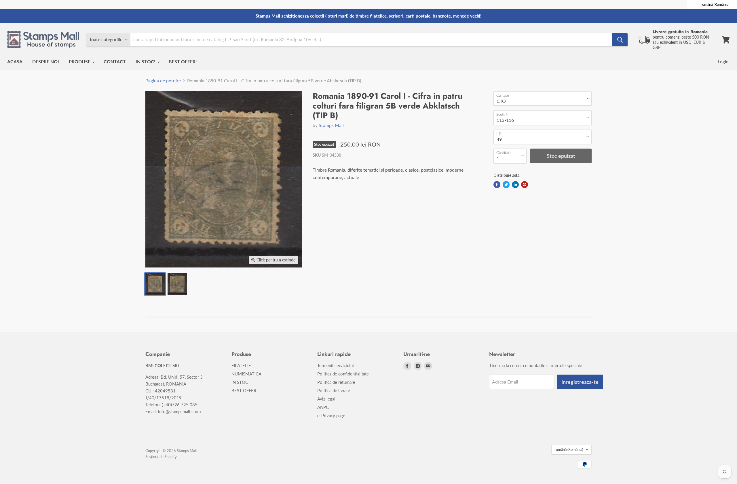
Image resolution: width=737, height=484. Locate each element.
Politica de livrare (333, 390)
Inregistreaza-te (580, 382)
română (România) (568, 449)
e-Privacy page (331, 415)
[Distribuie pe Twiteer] (506, 184)
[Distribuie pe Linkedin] (515, 184)
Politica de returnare (336, 382)
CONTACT (115, 61)
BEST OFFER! (183, 61)
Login (723, 61)
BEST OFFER (243, 390)
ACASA (14, 61)
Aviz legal (326, 398)
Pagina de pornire (163, 80)
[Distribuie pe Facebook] (496, 184)
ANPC (323, 407)
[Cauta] (620, 39)
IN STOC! (146, 61)
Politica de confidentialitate (343, 373)
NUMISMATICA (246, 373)
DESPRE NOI (45, 61)
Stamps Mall (331, 125)
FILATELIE (241, 365)
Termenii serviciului (335, 365)
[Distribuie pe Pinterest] (524, 184)
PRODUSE (80, 61)
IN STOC (239, 382)
